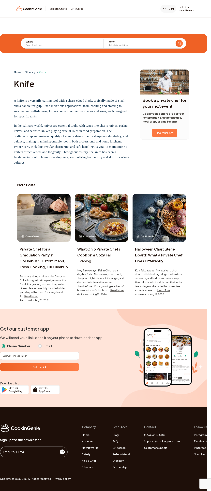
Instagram (200, 435)
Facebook (200, 441)
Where (29, 41)
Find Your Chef (164, 133)
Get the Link (39, 366)
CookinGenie (8, 478)
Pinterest (200, 447)
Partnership (120, 467)
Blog (116, 435)
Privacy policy (62, 478)
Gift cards (119, 447)
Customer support (155, 447)
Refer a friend (121, 454)
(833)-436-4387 (154, 435)
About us (87, 441)
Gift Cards (77, 8)
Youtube (199, 454)
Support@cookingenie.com (162, 441)
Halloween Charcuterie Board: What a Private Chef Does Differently (159, 255)
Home (17, 72)
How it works (90, 447)
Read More (31, 296)
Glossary (30, 72)
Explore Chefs (58, 8)
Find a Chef (89, 460)
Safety (86, 454)
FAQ (115, 441)
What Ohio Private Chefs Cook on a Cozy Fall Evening (98, 255)
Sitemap (87, 467)
